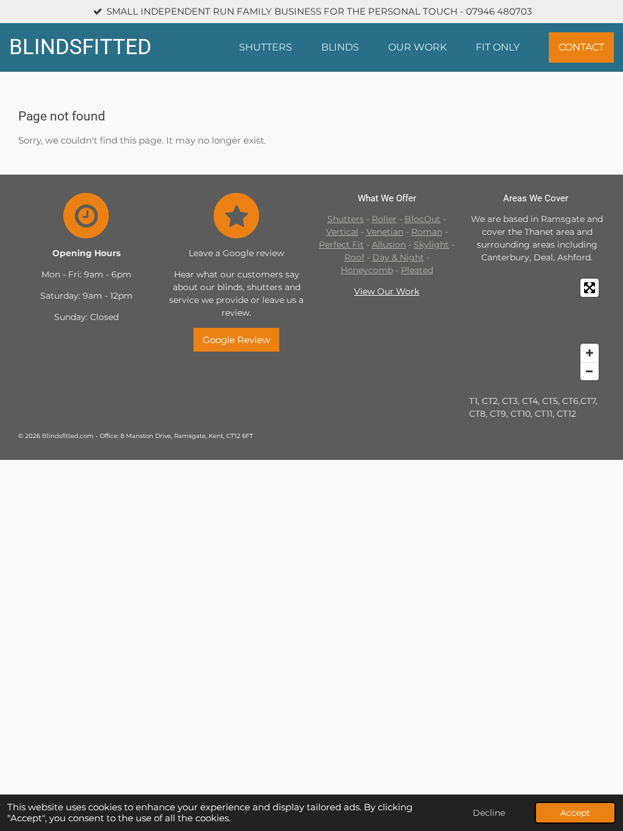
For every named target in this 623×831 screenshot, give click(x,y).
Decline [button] (489, 813)
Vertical (342, 231)
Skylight (431, 244)
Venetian (384, 231)
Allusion (389, 244)
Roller (384, 219)
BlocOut (422, 219)
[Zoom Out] (589, 371)
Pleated (417, 270)
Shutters (345, 219)
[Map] (537, 329)
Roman (426, 231)
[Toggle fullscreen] (589, 288)
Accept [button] (575, 813)
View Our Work (386, 291)
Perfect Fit (341, 244)
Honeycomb (367, 270)
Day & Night (398, 257)
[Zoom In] (589, 353)
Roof (354, 257)
